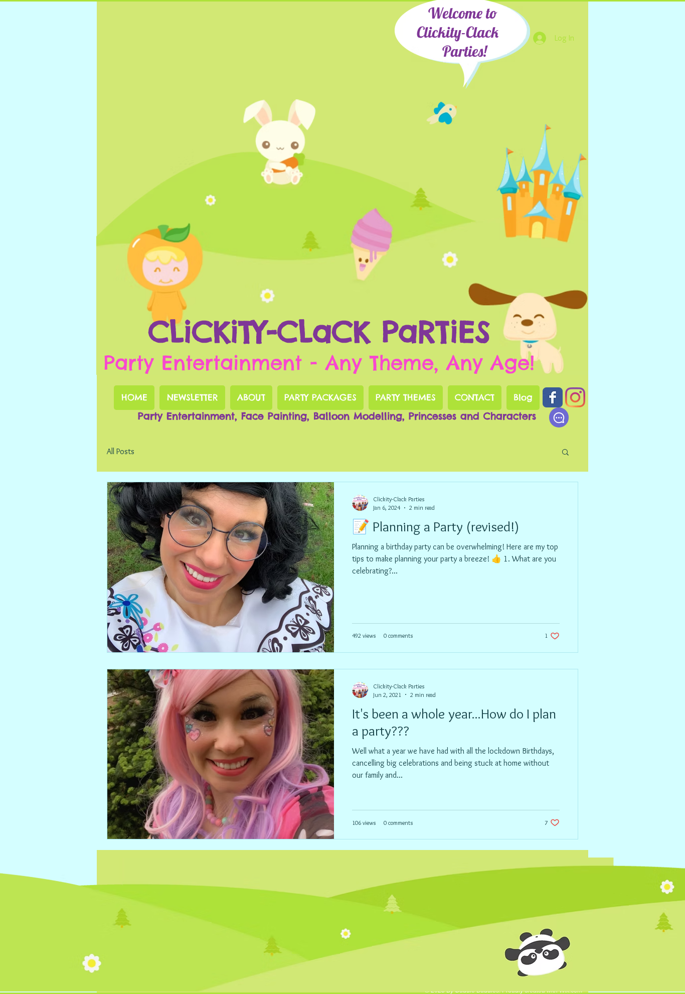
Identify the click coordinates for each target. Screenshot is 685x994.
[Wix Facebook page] (553, 397)
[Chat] (559, 417)
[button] (565, 453)
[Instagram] (575, 397)
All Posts (120, 451)
